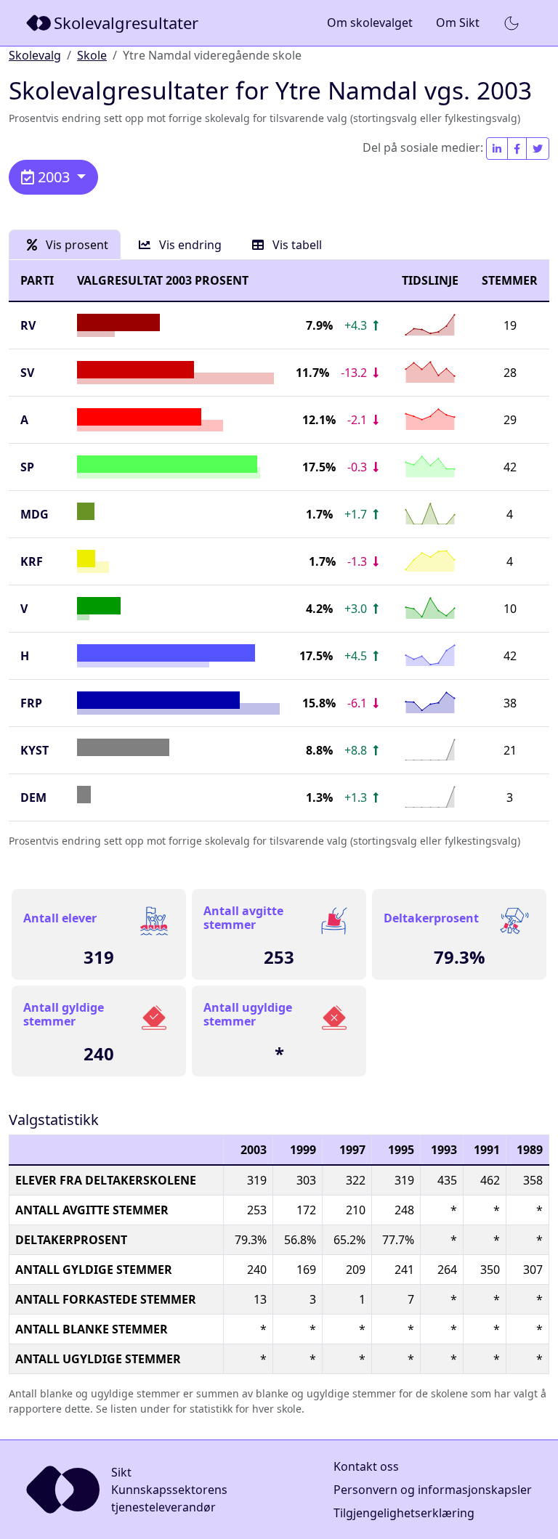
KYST (34, 750)
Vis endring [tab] (189, 245)
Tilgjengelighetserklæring (403, 1513)
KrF (31, 561)
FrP (31, 703)
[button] (511, 23)
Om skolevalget (370, 23)
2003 (53, 177)
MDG (34, 514)
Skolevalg (35, 55)
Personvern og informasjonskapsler (432, 1490)
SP (27, 467)
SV (27, 373)
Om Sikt (458, 23)
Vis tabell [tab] (296, 245)
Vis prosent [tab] (75, 245)
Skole (92, 55)
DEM (33, 797)
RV (28, 325)
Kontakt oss (366, 1466)
